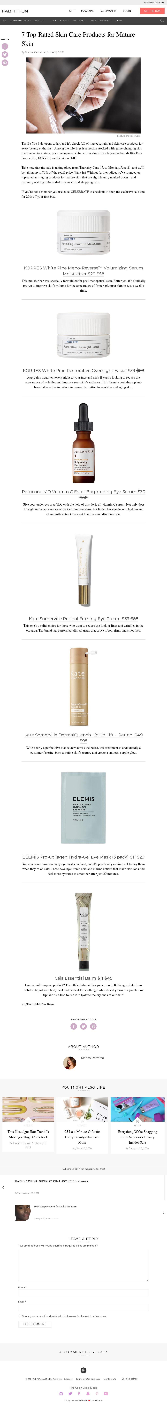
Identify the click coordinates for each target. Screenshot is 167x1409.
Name (22, 1287)
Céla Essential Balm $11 (83, 978)
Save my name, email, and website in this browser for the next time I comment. (64, 1316)
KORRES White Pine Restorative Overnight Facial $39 (83, 370)
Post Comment (34, 1324)
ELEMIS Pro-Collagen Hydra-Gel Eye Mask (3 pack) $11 (83, 857)
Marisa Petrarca (35, 52)
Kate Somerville (83, 618)
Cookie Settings (129, 1378)
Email (22, 1301)
